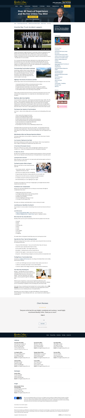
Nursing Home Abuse (59, 71)
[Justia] (20, 398)
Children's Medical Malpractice (61, 59)
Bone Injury (57, 52)
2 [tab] (42, 320)
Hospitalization (58, 66)
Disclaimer (59, 335)
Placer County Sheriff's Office (22, 212)
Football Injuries (58, 62)
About (21, 6)
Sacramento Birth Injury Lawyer (61, 51)
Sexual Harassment (58, 77)
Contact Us (67, 6)
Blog (62, 6)
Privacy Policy (52, 335)
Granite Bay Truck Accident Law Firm (21, 2)
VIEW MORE (43, 323)
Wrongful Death (58, 85)
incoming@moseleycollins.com (43, 348)
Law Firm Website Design (64, 414)
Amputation (57, 49)
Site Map (63, 335)
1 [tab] (41, 320)
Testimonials (34, 6)
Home (16, 6)
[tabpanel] (42, 311)
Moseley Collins (24, 414)
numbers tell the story (24, 258)
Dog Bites (56, 60)
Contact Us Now (33, 16)
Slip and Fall (57, 78)
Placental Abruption (59, 72)
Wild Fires (57, 86)
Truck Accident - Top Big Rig (60, 83)
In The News (42, 6)
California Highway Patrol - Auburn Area (25, 214)
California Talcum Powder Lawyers (61, 56)
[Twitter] (18, 398)
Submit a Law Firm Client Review (42, 327)
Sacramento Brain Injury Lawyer (61, 54)
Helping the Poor (55, 6)
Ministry (48, 6)
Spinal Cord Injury (58, 80)
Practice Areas (27, 6)
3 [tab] (44, 320)
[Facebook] (15, 398)
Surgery (56, 81)
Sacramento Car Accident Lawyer (61, 57)
